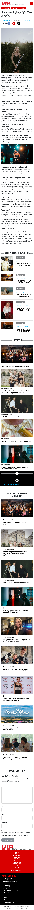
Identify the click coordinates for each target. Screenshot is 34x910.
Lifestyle (17, 863)
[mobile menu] (31, 3)
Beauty (17, 858)
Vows (17, 865)
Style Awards (17, 870)
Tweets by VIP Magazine (11, 484)
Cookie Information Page (11, 890)
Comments (26, 20)
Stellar (3, 900)
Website (4, 822)
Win (17, 868)
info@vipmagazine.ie (10, 881)
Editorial (4, 883)
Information (6, 888)
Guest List (17, 855)
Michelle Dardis (8, 20)
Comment (5, 785)
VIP (2, 895)
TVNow (4, 897)
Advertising (5, 886)
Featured (20, 257)
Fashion (17, 860)
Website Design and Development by (19, 907)
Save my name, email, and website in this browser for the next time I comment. (15, 834)
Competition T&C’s (8, 902)
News (17, 853)
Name (4, 806)
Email (3, 814)
